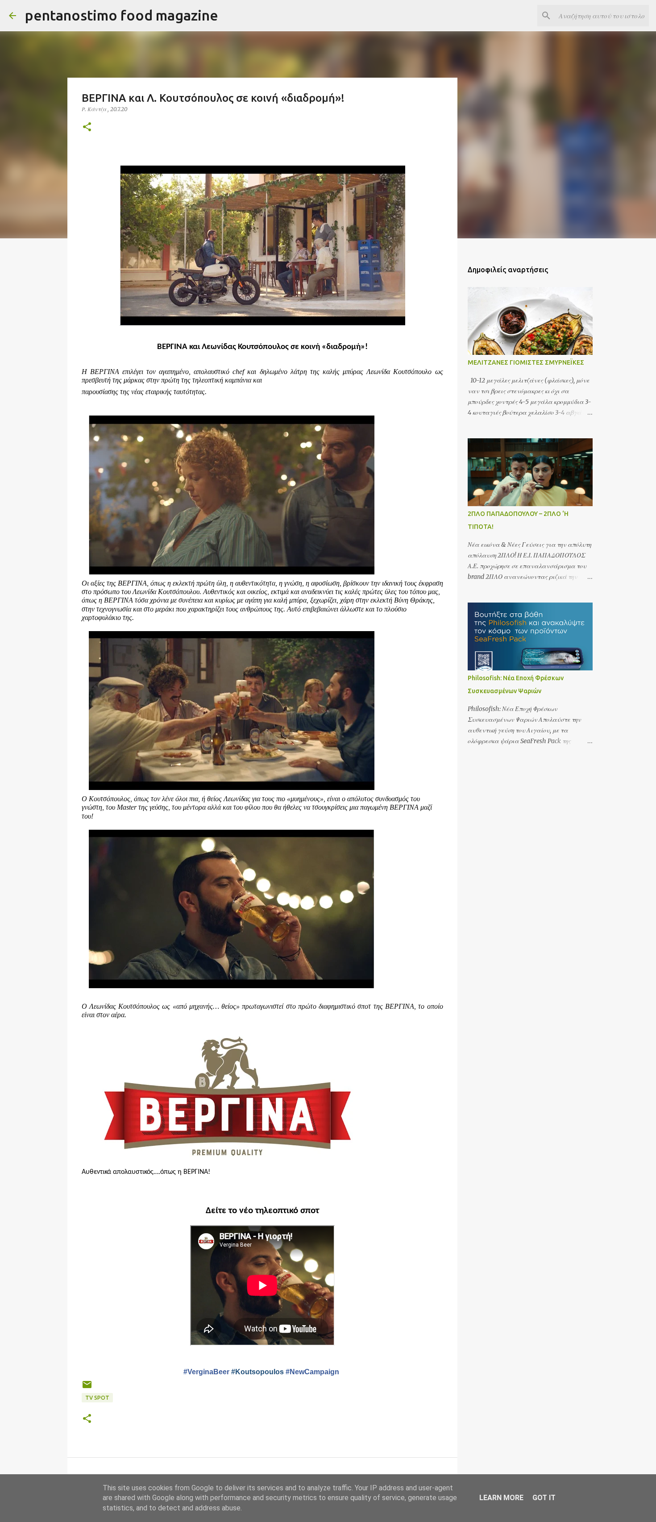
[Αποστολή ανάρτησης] (87, 1388)
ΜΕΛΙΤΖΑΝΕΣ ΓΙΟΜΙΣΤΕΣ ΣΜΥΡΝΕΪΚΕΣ (526, 362)
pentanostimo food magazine (121, 15)
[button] (87, 127)
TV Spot (97, 1398)
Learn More (501, 1497)
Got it (544, 1497)
